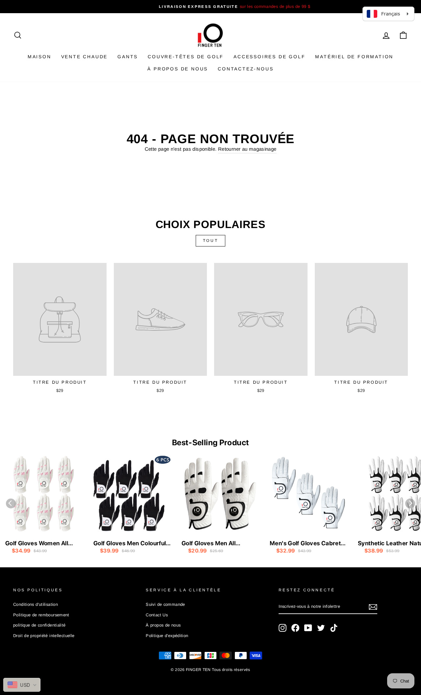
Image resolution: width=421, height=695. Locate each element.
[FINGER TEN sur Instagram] (282, 628)
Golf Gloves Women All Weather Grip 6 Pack (36, 544)
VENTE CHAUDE (84, 56)
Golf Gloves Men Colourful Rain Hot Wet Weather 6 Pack (129, 544)
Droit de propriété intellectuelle (43, 635)
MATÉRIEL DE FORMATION (354, 56)
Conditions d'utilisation (35, 604)
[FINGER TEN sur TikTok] (334, 628)
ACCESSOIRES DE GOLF (269, 56)
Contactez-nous (245, 68)
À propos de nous (177, 68)
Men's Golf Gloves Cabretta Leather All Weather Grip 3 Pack (308, 544)
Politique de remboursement (41, 614)
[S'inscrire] (373, 607)
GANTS (127, 56)
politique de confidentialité (39, 625)
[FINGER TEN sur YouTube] (308, 628)
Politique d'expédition (167, 635)
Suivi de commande (165, 604)
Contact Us (157, 614)
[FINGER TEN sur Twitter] (321, 628)
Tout (210, 240)
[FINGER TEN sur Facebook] (295, 628)
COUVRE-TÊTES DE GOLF (186, 56)
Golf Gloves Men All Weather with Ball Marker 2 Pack (220, 544)
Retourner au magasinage (247, 149)
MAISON (39, 56)
